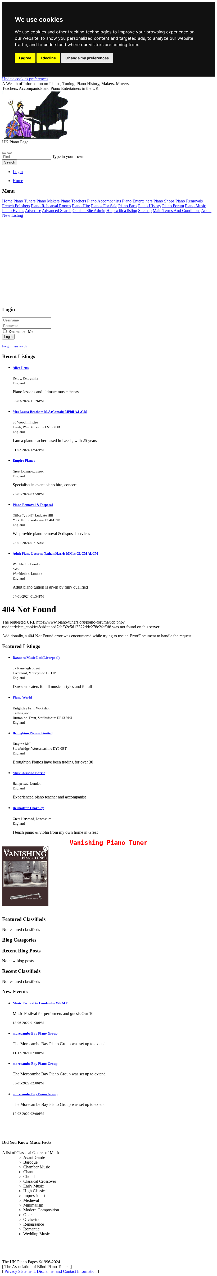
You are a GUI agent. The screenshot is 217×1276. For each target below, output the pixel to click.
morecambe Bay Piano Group (35, 1033)
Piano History (149, 206)
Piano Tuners (24, 201)
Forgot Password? (14, 346)
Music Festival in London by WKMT (40, 1003)
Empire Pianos (24, 460)
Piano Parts (127, 206)
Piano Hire (81, 206)
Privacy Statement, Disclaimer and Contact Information (51, 1271)
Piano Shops (163, 201)
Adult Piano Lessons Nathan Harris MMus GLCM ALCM (55, 553)
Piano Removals (189, 201)
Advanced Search (56, 210)
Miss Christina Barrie (29, 773)
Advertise (33, 210)
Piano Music (195, 206)
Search (9, 162)
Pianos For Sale (104, 206)
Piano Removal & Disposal (33, 505)
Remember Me (20, 331)
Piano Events (13, 210)
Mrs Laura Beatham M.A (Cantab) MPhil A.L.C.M (50, 412)
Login (18, 171)
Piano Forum (173, 206)
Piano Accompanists (104, 201)
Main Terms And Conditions (176, 210)
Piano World (22, 697)
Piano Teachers (73, 201)
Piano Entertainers (137, 201)
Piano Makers (48, 201)
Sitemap (145, 210)
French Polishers (16, 206)
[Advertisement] (108, 264)
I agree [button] (25, 58)
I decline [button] (48, 58)
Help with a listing (121, 210)
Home (18, 180)
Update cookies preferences (25, 79)
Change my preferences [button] (87, 58)
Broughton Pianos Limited (32, 733)
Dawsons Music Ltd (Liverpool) (36, 658)
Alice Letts (21, 368)
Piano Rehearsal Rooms (51, 206)
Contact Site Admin (89, 210)
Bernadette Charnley (28, 808)
